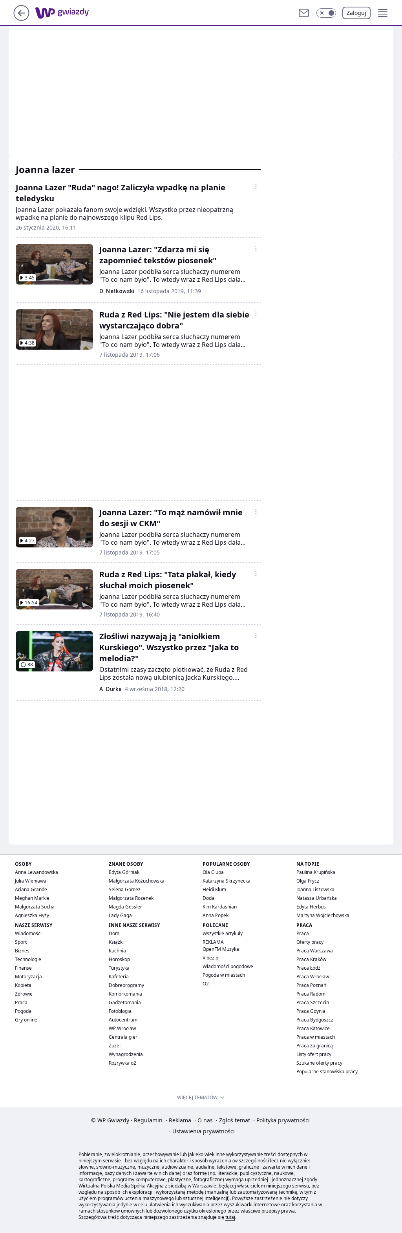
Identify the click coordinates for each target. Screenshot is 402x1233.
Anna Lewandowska (36, 872)
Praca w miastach (315, 1037)
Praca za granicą (314, 1045)
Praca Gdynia (310, 1011)
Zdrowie (24, 993)
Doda (208, 898)
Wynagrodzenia (126, 1054)
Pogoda (23, 1011)
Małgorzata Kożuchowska (136, 880)
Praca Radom (310, 993)
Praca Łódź (308, 968)
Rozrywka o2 (122, 1063)
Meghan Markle (32, 898)
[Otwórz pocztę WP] (304, 13)
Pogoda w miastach (224, 975)
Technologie (28, 959)
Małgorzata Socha (35, 906)
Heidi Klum (214, 889)
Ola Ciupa (213, 872)
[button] (326, 13)
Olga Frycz (307, 880)
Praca (21, 1002)
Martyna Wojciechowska (322, 915)
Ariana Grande (31, 889)
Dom (114, 933)
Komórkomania (125, 993)
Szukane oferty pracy (319, 1063)
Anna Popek (215, 915)
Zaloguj (356, 12)
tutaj (230, 1217)
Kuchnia (117, 950)
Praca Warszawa (314, 950)
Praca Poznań (311, 985)
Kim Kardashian (220, 906)
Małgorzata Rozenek (131, 898)
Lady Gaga (120, 915)
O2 (206, 983)
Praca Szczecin (312, 1002)
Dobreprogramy (126, 985)
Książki (116, 942)
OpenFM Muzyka (221, 949)
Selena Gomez (125, 889)
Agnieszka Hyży (32, 915)
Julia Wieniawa (30, 880)
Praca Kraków (311, 959)
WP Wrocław (122, 1028)
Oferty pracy (309, 942)
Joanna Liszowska (315, 889)
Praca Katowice (313, 1028)
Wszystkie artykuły (223, 933)
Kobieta (23, 985)
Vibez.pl (211, 957)
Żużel (115, 1045)
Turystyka (119, 968)
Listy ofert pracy (313, 1054)
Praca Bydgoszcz (314, 1019)
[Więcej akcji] (256, 187)
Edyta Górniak (124, 872)
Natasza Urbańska (316, 898)
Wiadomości (28, 933)
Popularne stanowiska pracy (327, 1071)
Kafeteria (119, 976)
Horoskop (119, 959)
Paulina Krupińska (315, 872)
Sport (21, 942)
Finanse (23, 968)
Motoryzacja (28, 976)
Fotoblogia (120, 1011)
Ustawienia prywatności (202, 1131)
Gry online (26, 1019)
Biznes (22, 950)
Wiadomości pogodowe (228, 966)
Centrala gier (123, 1037)
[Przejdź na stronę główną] (21, 18)
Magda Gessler (125, 906)
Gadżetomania (125, 1002)
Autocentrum (123, 1019)
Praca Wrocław (312, 976)
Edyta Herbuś (311, 906)
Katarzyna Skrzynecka (226, 880)
